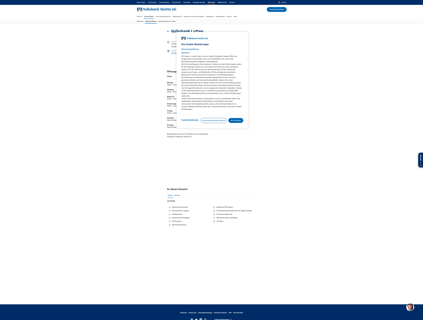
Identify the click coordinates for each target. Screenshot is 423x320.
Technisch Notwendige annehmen (213, 120)
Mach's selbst (141, 2)
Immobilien (187, 2)
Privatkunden (152, 2)
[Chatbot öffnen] (410, 307)
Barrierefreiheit (238, 313)
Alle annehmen (236, 120)
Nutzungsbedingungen (205, 313)
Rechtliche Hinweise (220, 313)
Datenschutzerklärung (189, 49)
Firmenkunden (176, 2)
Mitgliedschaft (222, 2)
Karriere (232, 2)
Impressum (183, 313)
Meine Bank (211, 2)
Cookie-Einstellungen (189, 120)
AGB (230, 313)
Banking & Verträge (199, 2)
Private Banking (164, 2)
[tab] (139, 16)
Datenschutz (193, 313)
